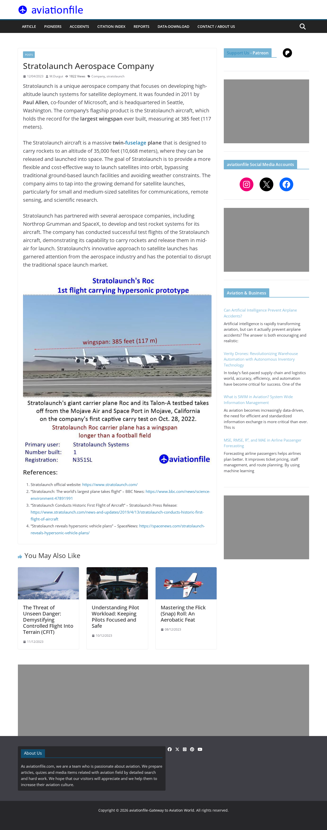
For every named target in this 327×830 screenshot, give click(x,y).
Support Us (238, 53)
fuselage (135, 142)
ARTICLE (29, 26)
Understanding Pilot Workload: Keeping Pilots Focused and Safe (115, 616)
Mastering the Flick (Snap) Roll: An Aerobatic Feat (183, 613)
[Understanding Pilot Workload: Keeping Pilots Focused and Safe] (117, 570)
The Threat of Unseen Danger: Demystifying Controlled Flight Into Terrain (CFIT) (48, 619)
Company (98, 76)
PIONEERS (53, 26)
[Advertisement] (266, 111)
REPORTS (141, 26)
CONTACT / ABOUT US (216, 26)
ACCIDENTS (79, 26)
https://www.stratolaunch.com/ (110, 484)
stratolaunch (115, 76)
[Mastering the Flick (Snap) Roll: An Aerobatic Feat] (186, 570)
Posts (29, 54)
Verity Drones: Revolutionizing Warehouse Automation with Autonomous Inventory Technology (261, 359)
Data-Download (173, 26)
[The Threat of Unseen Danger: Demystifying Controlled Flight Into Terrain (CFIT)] (48, 570)
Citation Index (111, 26)
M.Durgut (56, 76)
